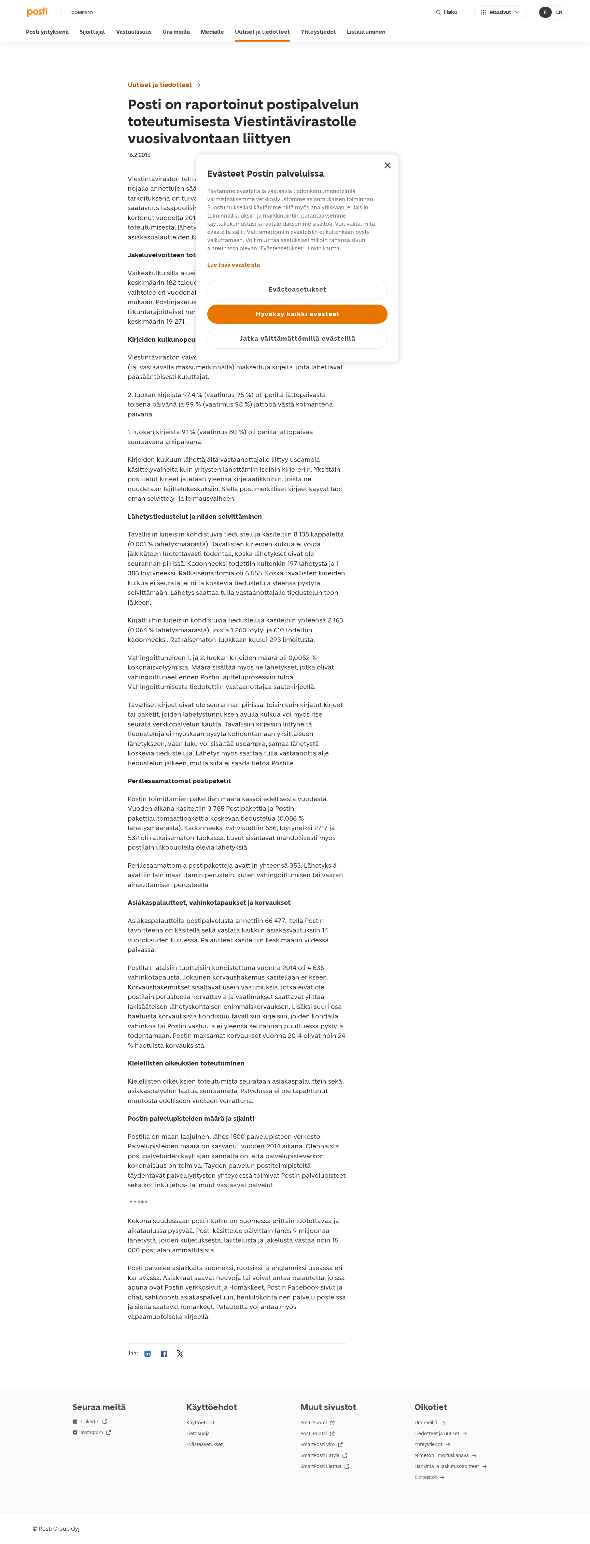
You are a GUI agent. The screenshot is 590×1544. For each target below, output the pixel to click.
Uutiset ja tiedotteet (262, 32)
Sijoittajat (92, 32)
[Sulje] (387, 165)
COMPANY (82, 12)
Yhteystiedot (318, 32)
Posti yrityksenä (47, 32)
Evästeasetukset (204, 1444)
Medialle (212, 32)
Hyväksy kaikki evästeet (297, 314)
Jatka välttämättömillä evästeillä (297, 338)
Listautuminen (366, 32)
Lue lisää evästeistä (233, 265)
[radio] (545, 12)
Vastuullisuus (134, 32)
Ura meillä (176, 32)
